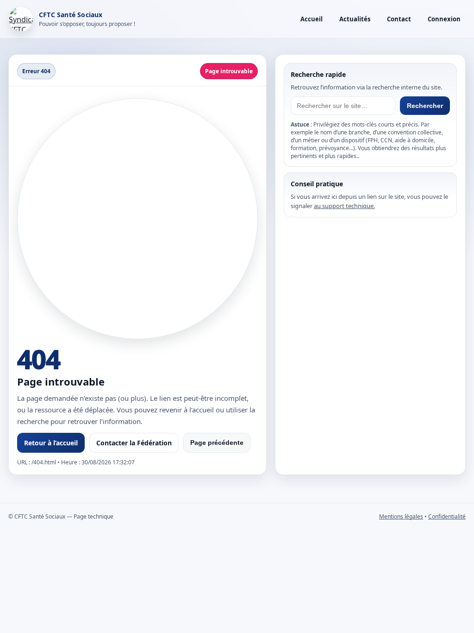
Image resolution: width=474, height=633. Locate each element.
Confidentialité (447, 516)
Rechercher (425, 105)
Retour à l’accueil (51, 442)
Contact (399, 19)
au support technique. (344, 206)
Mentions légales (401, 516)
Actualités (354, 19)
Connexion (444, 19)
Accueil (311, 19)
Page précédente (216, 442)
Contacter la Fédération (134, 442)
